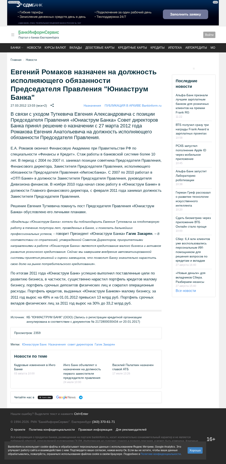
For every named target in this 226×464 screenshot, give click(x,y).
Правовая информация (95, 429)
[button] (13, 35)
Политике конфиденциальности (161, 454)
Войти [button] (209, 34)
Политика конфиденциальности (52, 429)
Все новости (186, 291)
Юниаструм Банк (34, 344)
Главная (16, 59)
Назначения (92, 105)
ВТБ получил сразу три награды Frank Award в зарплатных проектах (192, 129)
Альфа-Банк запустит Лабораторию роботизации (191, 175)
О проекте (18, 429)
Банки (15, 47)
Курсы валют (55, 47)
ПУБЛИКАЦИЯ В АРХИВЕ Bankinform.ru (133, 105)
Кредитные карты (132, 47)
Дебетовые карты (100, 47)
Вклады (76, 47)
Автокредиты (196, 47)
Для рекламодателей (131, 429)
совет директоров (80, 344)
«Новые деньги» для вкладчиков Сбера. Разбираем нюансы (190, 277)
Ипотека (175, 47)
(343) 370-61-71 (103, 422)
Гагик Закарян (105, 344)
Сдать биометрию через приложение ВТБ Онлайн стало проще (193, 222)
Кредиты (158, 47)
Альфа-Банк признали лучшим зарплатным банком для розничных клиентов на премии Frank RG (192, 103)
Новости (34, 47)
